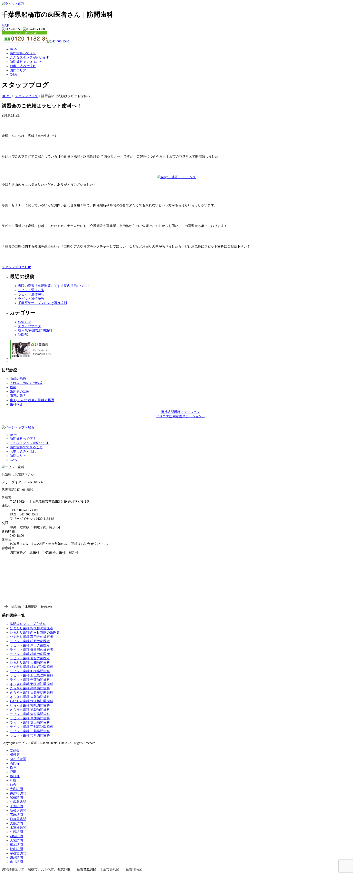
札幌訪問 (16, 832)
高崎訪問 (16, 814)
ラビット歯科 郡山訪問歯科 (30, 722)
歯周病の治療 (19, 391)
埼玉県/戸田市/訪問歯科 (35, 330)
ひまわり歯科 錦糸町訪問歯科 (31, 666)
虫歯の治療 (18, 378)
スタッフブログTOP (16, 267)
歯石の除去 (18, 396)
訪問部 (23, 334)
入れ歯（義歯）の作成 (26, 383)
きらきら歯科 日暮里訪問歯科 (31, 692)
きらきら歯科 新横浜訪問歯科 (31, 684)
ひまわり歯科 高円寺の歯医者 (31, 636)
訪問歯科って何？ (23, 53)
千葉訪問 (16, 806)
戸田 (13, 772)
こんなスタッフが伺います (29, 57)
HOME (15, 49)
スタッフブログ (26, 96)
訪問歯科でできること (26, 61)
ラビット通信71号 (31, 290)
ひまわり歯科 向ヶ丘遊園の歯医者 (35, 632)
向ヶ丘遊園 (18, 759)
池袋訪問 (16, 836)
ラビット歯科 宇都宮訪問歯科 (31, 726)
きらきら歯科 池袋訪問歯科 (30, 709)
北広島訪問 (18, 802)
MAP (5, 25)
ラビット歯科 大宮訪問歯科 (30, 714)
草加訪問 (16, 844)
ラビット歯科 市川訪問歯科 (30, 735)
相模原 (15, 754)
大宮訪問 (16, 840)
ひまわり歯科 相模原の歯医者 (31, 628)
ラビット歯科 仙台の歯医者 (30, 658)
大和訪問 (16, 789)
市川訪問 (16, 862)
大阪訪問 (16, 823)
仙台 (13, 784)
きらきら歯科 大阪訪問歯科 (30, 696)
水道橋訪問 (18, 827)
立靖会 (15, 750)
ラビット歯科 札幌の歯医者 (30, 654)
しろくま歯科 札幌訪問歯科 (30, 705)
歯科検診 (16, 404)
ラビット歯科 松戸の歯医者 (30, 641)
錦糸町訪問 (18, 793)
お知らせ (24, 322)
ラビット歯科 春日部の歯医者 (31, 649)
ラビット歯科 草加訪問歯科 (30, 718)
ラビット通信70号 (31, 294)
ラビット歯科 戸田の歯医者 (30, 645)
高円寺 (15, 763)
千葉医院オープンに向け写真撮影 (42, 303)
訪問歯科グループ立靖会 (28, 624)
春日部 (15, 776)
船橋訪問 (16, 797)
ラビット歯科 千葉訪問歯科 (30, 679)
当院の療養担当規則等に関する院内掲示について (54, 286)
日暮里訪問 (18, 819)
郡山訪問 (16, 849)
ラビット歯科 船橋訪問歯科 (30, 671)
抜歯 (13, 387)
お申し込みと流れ (23, 66)
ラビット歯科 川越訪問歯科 (30, 731)
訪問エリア (18, 70)
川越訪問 (16, 857)
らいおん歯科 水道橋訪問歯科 (31, 701)
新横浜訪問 (18, 810)
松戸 (13, 767)
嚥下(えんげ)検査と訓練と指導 (32, 400)
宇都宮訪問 (18, 853)
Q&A (13, 74)
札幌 (13, 780)
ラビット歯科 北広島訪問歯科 (31, 675)
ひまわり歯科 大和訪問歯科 (30, 662)
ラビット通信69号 (31, 298)
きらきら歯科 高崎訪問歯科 (30, 688)
